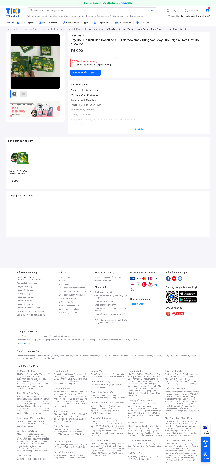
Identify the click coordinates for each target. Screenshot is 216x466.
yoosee (164, 356)
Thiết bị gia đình (39, 459)
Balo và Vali (97, 371)
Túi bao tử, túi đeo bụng (76, 458)
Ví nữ (81, 445)
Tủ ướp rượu (192, 383)
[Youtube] (174, 278)
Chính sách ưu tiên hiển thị (105, 305)
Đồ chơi (43, 374)
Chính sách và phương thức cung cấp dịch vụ (110, 309)
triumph (117, 356)
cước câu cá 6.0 (103, 16)
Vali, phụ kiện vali (117, 376)
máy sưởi (169, 443)
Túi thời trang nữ (62, 441)
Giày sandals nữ (68, 416)
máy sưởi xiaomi (184, 453)
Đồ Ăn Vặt (100, 451)
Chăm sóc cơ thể (29, 439)
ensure (69, 356)
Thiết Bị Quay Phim (180, 433)
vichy (44, 358)
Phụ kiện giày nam (66, 434)
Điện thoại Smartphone (26, 421)
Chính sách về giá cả (103, 292)
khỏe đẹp (63, 16)
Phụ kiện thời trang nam (106, 386)
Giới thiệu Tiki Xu (66, 302)
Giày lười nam (59, 429)
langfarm (30, 358)
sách (81, 16)
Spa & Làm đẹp (146, 428)
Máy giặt (173, 379)
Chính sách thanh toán (103, 301)
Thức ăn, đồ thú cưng (30, 411)
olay (171, 356)
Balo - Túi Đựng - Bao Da (180, 428)
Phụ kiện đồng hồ (103, 398)
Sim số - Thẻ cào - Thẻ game (149, 435)
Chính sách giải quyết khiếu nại (72, 295)
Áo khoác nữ (73, 376)
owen (62, 356)
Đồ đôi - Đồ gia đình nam (73, 399)
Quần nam (70, 392)
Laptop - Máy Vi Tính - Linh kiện (107, 402)
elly (91, 356)
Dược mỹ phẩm (40, 451)
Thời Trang (150, 374)
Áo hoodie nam (65, 396)
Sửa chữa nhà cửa (103, 423)
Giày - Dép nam (62, 426)
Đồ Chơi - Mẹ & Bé (26, 371)
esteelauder (35, 356)
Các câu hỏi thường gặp (27, 283)
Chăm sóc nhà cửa (33, 413)
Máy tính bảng (28, 426)
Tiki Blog (62, 281)
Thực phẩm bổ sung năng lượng (182, 409)
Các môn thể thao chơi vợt (181, 404)
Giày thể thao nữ (186, 408)
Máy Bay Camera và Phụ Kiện (181, 434)
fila (49, 358)
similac (178, 356)
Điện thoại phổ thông (30, 423)
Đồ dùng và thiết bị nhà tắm (108, 428)
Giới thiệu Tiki (64, 277)
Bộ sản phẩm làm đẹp (32, 449)
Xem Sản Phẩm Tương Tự (85, 72)
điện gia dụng (33, 16)
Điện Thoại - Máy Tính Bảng (31, 418)
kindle (133, 356)
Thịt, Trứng (30, 396)
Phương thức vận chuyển (27, 294)
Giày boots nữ (64, 419)
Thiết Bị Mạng (105, 411)
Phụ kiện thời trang (100, 381)
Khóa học (150, 426)
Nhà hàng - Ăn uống (142, 431)
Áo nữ (56, 374)
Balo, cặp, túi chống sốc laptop (108, 375)
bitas (192, 356)
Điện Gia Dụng (24, 455)
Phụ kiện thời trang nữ (100, 385)
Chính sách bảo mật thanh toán (72, 288)
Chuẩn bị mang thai (30, 388)
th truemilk (46, 356)
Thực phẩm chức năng (31, 436)
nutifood (125, 356)
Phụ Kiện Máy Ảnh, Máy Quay (177, 421)
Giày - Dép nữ (61, 411)
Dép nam (67, 432)
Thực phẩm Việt (39, 399)
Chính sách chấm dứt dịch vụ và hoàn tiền (110, 315)
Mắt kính (114, 385)
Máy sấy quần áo (178, 383)
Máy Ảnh (187, 435)
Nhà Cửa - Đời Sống (101, 418)
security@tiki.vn (38, 315)
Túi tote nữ (69, 447)
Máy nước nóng (180, 381)
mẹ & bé (53, 16)
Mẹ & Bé (144, 383)
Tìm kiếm (150, 10)
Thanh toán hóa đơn (136, 426)
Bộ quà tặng (103, 455)
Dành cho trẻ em (29, 408)
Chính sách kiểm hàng (26, 297)
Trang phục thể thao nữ (175, 392)
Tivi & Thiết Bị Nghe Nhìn (143, 392)
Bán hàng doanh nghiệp (69, 309)
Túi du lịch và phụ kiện (105, 374)
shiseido (20, 358)
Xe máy (136, 446)
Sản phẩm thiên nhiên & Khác (32, 442)
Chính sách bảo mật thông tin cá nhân (75, 291)
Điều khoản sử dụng (67, 298)
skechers (103, 356)
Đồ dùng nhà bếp (24, 459)
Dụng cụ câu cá (177, 401)
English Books (143, 459)
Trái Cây (20, 396)
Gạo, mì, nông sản (30, 403)
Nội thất (103, 426)
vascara (20, 356)
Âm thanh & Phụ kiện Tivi (175, 374)
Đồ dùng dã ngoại (182, 394)
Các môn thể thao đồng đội (182, 403)
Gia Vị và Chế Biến (103, 448)
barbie (55, 356)
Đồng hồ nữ (105, 395)
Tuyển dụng (64, 284)
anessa (156, 356)
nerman (141, 356)
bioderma (84, 356)
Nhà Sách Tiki (135, 453)
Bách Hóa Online (99, 440)
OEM (85, 36)
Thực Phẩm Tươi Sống (28, 393)
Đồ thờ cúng (101, 433)
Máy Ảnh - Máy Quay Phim (178, 418)
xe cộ (44, 16)
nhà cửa (74, 16)
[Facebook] (168, 278)
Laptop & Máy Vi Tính (148, 388)
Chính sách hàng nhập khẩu (28, 308)
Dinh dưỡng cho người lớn (32, 383)
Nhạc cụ (110, 433)
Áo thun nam (59, 392)
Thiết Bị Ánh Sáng (181, 423)
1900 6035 (28, 343)
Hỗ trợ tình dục (38, 448)
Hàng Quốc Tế (135, 371)
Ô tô (142, 446)
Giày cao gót (59, 414)
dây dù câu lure (120, 16)
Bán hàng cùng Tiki (102, 281)
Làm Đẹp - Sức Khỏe (27, 431)
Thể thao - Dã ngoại (140, 379)
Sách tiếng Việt (134, 456)
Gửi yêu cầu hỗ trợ (24, 287)
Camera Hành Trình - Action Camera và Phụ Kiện (181, 425)
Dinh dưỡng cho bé (30, 381)
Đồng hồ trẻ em (118, 398)
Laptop (115, 413)
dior (27, 356)
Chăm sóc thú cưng (99, 443)
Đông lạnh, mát (34, 401)
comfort (185, 356)
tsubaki (55, 358)
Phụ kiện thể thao (181, 396)
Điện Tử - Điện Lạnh (175, 371)
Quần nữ (71, 374)
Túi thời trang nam (63, 452)
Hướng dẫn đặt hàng (25, 290)
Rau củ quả (26, 399)
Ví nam (57, 455)
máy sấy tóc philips (183, 446)
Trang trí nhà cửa (98, 421)
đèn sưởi (177, 443)
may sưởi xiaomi (178, 451)
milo (96, 356)
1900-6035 (29, 277)
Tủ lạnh (173, 376)
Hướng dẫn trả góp (25, 304)
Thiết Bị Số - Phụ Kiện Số (140, 400)
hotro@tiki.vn (38, 311)
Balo (93, 374)
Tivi (171, 381)
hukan (37, 358)
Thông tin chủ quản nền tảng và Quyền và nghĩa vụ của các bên (110, 321)
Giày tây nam (72, 429)
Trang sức (95, 395)
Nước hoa (26, 448)
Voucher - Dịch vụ (137, 422)
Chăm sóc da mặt (24, 434)
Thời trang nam (62, 388)
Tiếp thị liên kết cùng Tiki (69, 305)
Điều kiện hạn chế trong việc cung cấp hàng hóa (110, 296)
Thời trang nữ (61, 371)
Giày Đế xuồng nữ (70, 421)
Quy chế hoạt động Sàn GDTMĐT (108, 277)
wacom (149, 356)
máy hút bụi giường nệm (180, 454)
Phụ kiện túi (80, 447)
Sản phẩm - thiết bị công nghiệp (145, 389)
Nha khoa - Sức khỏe (144, 433)
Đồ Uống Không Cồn (106, 453)
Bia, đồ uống (26, 406)
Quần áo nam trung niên (69, 403)
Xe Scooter (150, 446)
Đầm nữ (63, 374)
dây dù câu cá (136, 16)
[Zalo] (180, 278)
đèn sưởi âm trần (177, 460)
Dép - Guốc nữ (72, 414)
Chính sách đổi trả (24, 301)
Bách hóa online (141, 386)
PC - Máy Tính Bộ (102, 413)
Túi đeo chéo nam (69, 455)
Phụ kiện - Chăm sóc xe (138, 443)
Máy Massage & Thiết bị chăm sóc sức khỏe (33, 440)
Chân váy (72, 379)
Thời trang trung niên (68, 383)
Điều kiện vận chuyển (68, 312)
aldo (111, 356)
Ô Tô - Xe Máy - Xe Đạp (140, 440)
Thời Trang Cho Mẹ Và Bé (27, 374)
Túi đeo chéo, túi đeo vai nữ (65, 445)
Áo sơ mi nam (70, 394)
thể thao (89, 16)
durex (75, 356)
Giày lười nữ (76, 419)
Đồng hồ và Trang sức (102, 392)
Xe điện (153, 443)
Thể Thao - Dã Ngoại (176, 388)
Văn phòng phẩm (149, 456)
